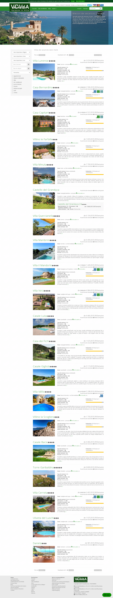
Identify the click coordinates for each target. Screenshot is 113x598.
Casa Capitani (41, 112)
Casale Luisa (40, 316)
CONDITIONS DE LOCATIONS (17, 581)
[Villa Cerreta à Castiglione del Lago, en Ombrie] (44, 503)
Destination (34, 577)
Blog (12, 584)
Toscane (34, 8)
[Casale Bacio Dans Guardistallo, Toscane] (44, 453)
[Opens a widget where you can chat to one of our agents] (106, 595)
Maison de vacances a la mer (58, 587)
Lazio (32, 590)
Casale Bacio (40, 442)
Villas (49, 8)
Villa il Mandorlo (42, 265)
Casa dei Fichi (41, 341)
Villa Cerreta (40, 492)
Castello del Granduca (46, 189)
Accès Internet (17, 84)
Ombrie (33, 587)
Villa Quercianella (43, 215)
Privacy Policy (14, 583)
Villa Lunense (41, 60)
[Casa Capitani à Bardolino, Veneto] (44, 123)
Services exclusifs (15, 587)
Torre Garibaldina (43, 467)
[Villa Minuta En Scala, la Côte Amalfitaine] (44, 175)
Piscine (15, 86)
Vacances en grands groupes (59, 586)
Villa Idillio (39, 391)
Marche (33, 591)
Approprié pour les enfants (58, 583)
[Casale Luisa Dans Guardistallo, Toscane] (44, 327)
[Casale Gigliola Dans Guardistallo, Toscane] (44, 377)
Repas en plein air (56, 579)
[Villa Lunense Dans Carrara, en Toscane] (44, 71)
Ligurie (32, 589)
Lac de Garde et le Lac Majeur (38, 584)
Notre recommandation (58, 577)
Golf (15, 90)
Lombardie (33, 586)
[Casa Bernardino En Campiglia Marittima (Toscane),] (44, 98)
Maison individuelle (19, 78)
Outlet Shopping (56, 590)
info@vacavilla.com (81, 5)
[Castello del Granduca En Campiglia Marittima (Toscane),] (44, 200)
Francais (85, 8)
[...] (63, 81)
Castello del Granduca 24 (70, 204)
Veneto (33, 580)
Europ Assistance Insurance (17, 589)
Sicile (32, 583)
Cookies (12, 590)
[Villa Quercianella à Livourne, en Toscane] (44, 227)
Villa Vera (38, 290)
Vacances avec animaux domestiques (60, 581)
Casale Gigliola (41, 366)
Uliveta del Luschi (43, 518)
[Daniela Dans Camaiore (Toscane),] (44, 554)
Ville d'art (54, 580)
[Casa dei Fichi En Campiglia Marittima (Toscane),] (44, 352)
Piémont (33, 593)
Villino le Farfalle (42, 139)
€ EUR (79, 8)
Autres (54, 8)
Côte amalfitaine (42, 8)
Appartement (17, 76)
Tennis (15, 92)
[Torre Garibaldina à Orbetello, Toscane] (44, 478)
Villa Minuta (40, 164)
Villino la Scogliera (43, 417)
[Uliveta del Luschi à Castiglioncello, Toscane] (44, 529)
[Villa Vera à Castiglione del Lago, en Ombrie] (44, 301)
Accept (72, 1)
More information (80, 1)
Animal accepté (18, 88)
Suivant (71, 55)
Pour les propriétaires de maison (18, 586)
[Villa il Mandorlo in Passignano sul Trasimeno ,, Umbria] (44, 276)
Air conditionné (18, 82)
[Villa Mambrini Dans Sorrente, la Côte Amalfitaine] (44, 251)
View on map (97, 55)
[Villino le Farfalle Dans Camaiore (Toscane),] (44, 150)
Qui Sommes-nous (15, 580)
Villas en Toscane (56, 589)
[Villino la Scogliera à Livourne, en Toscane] (44, 428)
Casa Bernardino (43, 87)
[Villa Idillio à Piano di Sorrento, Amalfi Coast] (44, 402)
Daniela (37, 543)
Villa (15, 80)
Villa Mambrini (41, 240)
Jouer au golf (55, 584)
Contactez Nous (14, 579)
